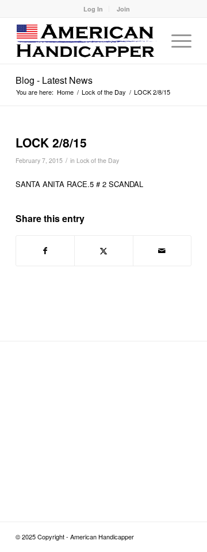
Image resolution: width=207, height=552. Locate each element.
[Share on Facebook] (45, 251)
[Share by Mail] (162, 251)
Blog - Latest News (54, 80)
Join (123, 9)
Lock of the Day (97, 160)
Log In (93, 9)
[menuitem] (93, 9)
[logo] (86, 41)
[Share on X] (103, 251)
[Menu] (175, 41)
